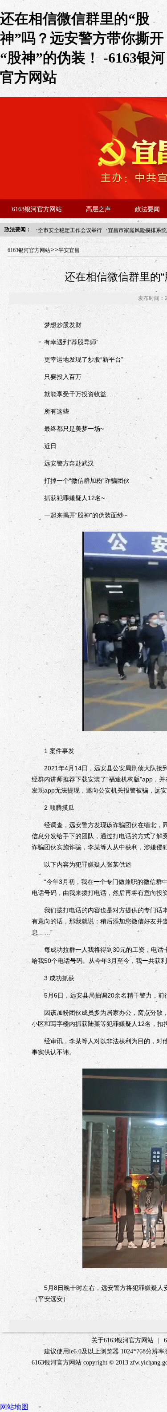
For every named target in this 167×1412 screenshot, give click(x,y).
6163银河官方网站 (37, 209)
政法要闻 (147, 209)
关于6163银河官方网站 (122, 1340)
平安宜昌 (69, 250)
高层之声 (98, 209)
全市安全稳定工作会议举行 (70, 230)
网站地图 (14, 1407)
